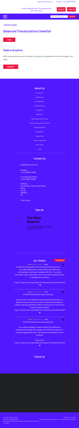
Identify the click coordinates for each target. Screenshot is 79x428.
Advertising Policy (39, 127)
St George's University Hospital (67, 419)
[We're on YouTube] (49, 363)
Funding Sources (39, 106)
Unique (30, 264)
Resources (39, 114)
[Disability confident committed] (41, 400)
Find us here (25, 200)
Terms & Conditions (39, 140)
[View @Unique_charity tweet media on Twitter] (40, 312)
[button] (5, 16)
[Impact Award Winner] (63, 385)
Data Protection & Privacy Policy (39, 123)
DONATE (61, 9)
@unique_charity (37, 264)
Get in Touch (39, 145)
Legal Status (39, 97)
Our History (39, 93)
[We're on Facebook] (28, 363)
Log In (39, 149)
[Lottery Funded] (16, 385)
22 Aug (46, 264)
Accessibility (39, 132)
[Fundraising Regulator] (44, 385)
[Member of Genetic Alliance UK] (23, 400)
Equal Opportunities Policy (39, 119)
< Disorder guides (10, 25)
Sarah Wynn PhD (13, 419)
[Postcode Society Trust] (27, 385)
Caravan (73, 417)
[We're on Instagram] (42, 363)
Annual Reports (39, 101)
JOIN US (71, 9)
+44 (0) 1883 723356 (69, 2)
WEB (9, 40)
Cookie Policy (39, 136)
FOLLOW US (60, 260)
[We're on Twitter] (35, 363)
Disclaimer (39, 110)
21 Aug (46, 292)
